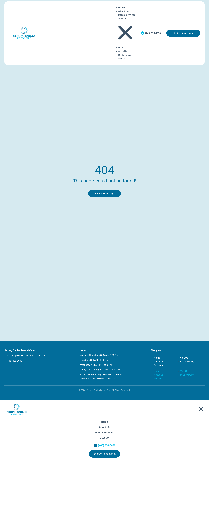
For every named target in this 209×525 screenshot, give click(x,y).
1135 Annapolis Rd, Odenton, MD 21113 (24, 355)
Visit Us (122, 18)
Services (158, 365)
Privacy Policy (187, 361)
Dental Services (126, 15)
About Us (123, 11)
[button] (125, 33)
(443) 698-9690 (153, 33)
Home (121, 7)
